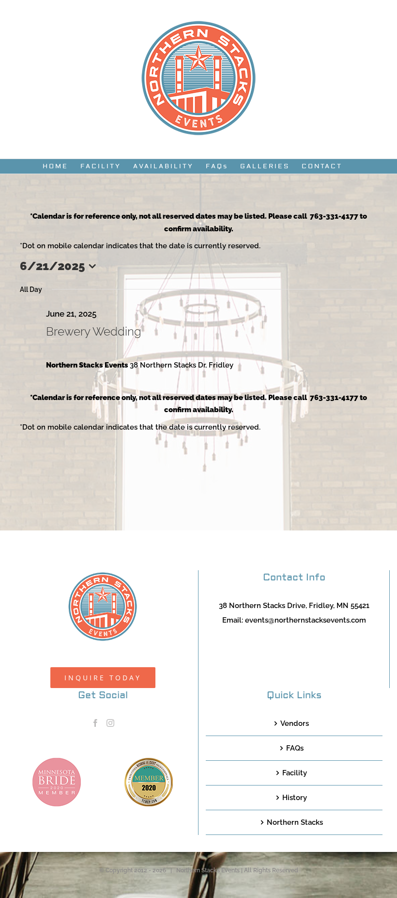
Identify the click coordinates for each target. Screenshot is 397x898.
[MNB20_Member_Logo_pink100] (56, 761)
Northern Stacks (295, 822)
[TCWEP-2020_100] (148, 761)
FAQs (295, 748)
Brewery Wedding (93, 331)
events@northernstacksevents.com (305, 620)
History (294, 797)
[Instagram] (110, 723)
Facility (294, 773)
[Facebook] (95, 723)
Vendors (294, 723)
